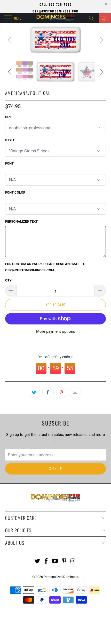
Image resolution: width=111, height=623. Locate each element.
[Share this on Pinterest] (61, 392)
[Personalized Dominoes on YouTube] (55, 561)
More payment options (55, 331)
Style (10, 140)
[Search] (93, 18)
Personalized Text (21, 221)
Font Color (15, 192)
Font (9, 163)
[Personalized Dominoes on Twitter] (37, 561)
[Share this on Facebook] (48, 392)
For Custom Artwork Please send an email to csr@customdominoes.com (45, 267)
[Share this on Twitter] (34, 392)
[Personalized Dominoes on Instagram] (73, 561)
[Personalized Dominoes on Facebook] (46, 561)
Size (8, 117)
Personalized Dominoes (61, 577)
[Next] (100, 40)
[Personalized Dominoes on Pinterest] (64, 561)
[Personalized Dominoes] (55, 18)
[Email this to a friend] (75, 392)
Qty (8, 280)
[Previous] (10, 40)
